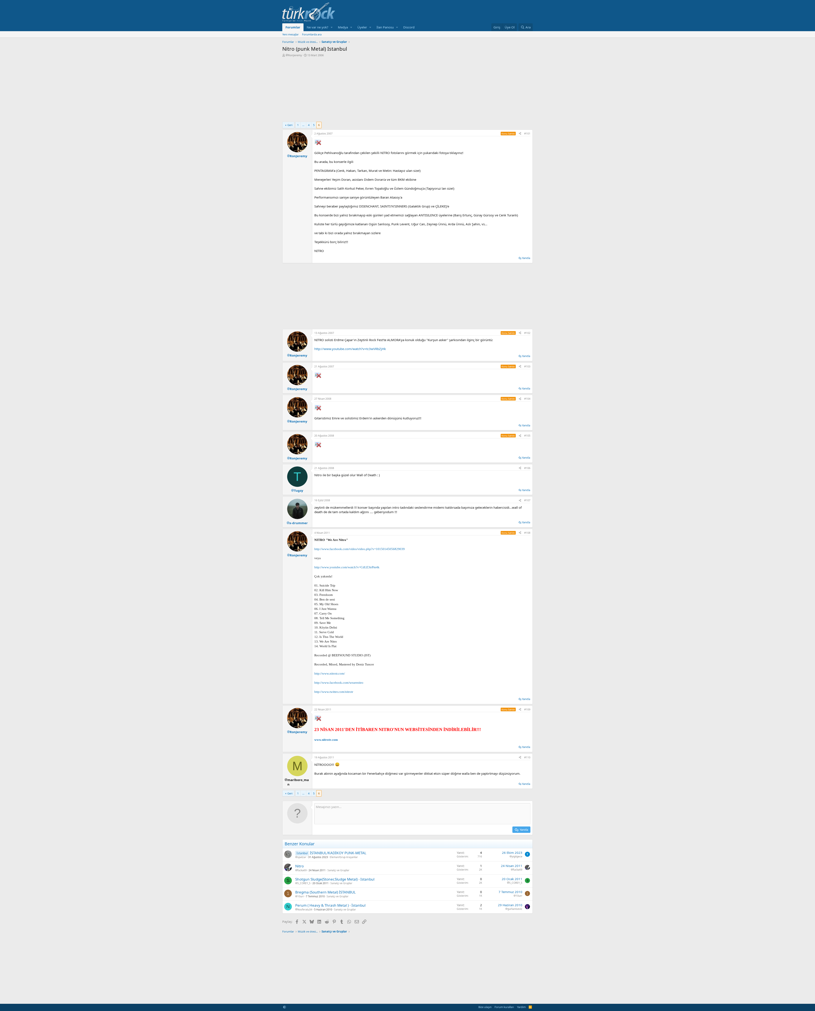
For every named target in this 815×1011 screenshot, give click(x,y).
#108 (527, 533)
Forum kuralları (504, 1007)
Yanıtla (526, 258)
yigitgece (517, 856)
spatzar (301, 857)
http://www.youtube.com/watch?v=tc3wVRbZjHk (350, 349)
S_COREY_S (304, 883)
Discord (409, 27)
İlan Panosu (385, 27)
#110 (527, 757)
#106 (527, 468)
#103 (527, 366)
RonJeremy (295, 55)
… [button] (303, 125)
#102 (527, 333)
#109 (527, 709)
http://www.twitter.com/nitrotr (333, 691)
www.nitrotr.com (326, 739)
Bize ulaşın (485, 1007)
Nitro (299, 866)
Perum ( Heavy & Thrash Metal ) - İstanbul (330, 905)
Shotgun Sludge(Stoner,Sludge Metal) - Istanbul (334, 879)
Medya (343, 27)
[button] (332, 27)
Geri (289, 125)
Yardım (521, 1007)
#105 (527, 435)
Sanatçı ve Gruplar (338, 870)
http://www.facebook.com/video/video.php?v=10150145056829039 (359, 549)
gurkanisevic (514, 909)
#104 (527, 398)
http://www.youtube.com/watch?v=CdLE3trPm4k (346, 567)
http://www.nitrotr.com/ (329, 673)
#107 (527, 500)
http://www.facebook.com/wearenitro (338, 682)
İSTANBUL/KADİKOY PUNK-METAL (338, 852)
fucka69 (302, 870)
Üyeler (362, 27)
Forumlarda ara (312, 34)
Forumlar (292, 27)
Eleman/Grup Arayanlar (344, 857)
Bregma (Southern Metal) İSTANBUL (325, 892)
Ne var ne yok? (317, 27)
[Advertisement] (407, 89)
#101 (527, 133)
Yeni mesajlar (290, 34)
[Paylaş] (520, 133)
